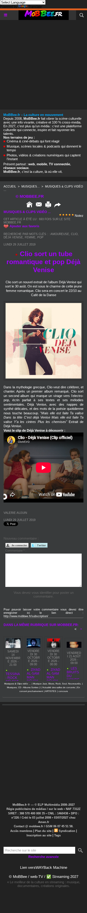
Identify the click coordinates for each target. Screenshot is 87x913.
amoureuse (59, 234)
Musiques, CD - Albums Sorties (22, 687)
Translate (35, 6)
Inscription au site (39, 835)
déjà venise (13, 237)
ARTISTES (50, 691)
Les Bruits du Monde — (73, 672)
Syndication (67, 831)
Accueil (10, 186)
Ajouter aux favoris (24, 226)
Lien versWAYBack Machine (43, 867)
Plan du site (43, 831)
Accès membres (21, 831)
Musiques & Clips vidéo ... (17, 683)
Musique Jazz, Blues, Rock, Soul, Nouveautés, (57, 683)
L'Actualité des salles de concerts (58, 687)
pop (40, 237)
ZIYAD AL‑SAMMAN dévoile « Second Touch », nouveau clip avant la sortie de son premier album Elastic (33, 673)
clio (74, 234)
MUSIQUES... (30, 186)
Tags (57, 835)
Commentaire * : (15, 550)
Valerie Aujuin (15, 512)
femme (30, 237)
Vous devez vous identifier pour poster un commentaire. (44, 594)
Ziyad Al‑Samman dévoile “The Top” (53, 673)
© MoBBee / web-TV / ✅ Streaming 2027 (43, 877)
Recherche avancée (43, 857)
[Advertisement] (43, 63)
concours (63, 691)
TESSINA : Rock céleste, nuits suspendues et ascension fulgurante (13, 675)
